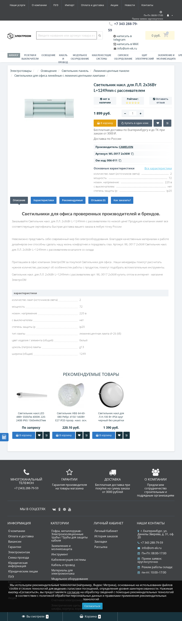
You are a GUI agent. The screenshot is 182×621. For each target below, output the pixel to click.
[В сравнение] (46, 435)
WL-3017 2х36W (119, 153)
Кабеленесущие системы (101, 57)
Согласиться (92, 606)
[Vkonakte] (53, 508)
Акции (114, 5)
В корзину (25, 435)
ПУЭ (55, 5)
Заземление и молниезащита (61, 547)
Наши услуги (17, 5)
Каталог (14, 55)
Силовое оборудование (123, 57)
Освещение (48, 55)
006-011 (112, 160)
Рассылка (100, 547)
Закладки (100, 541)
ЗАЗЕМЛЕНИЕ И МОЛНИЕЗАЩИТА (166, 57)
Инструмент (59, 554)
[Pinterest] (63, 508)
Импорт (69, 5)
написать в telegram (122, 38)
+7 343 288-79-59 (152, 543)
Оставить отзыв (162, 100)
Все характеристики (158, 168)
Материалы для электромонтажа (62, 571)
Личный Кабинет (106, 531)
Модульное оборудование (80, 57)
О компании (39, 5)
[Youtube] (68, 508)
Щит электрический (144, 57)
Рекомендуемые (72, 200)
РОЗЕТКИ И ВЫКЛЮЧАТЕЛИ (30, 57)
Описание (19, 200)
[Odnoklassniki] (59, 508)
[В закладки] (39, 435)
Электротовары (20, 71)
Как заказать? (122, 200)
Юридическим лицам (23, 571)
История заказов (106, 536)
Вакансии (14, 541)
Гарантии (14, 547)
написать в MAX (127, 44)
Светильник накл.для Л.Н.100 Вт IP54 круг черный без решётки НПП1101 (111, 417)
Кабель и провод (63, 59)
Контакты (147, 5)
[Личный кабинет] (170, 15)
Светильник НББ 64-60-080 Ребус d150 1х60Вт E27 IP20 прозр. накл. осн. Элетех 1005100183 (71, 417)
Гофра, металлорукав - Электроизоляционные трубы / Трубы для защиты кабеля (69, 535)
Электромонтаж (19, 552)
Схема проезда (18, 557)
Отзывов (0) (98, 200)
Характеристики (43, 200)
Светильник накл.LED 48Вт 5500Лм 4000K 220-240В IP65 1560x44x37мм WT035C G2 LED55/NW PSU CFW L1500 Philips (31, 417)
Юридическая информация (18, 564)
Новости (130, 5)
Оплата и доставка (92, 5)
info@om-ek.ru (127, 48)
